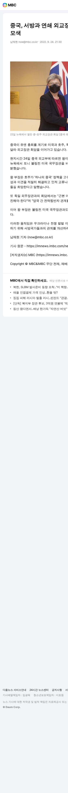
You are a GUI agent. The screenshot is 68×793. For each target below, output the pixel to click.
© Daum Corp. (11, 707)
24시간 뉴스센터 (39, 689)
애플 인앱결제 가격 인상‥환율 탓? (35, 292)
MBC (12, 5)
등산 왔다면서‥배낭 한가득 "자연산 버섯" (40, 309)
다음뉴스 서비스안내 (14, 689)
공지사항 (57, 689)
